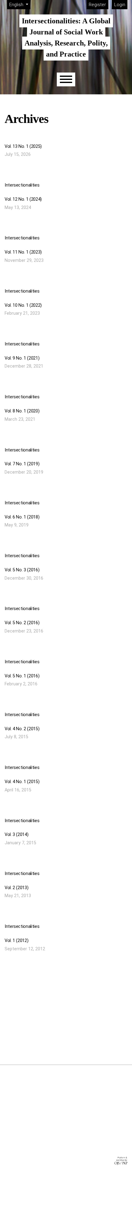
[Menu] (66, 79)
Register (97, 4)
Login (119, 4)
